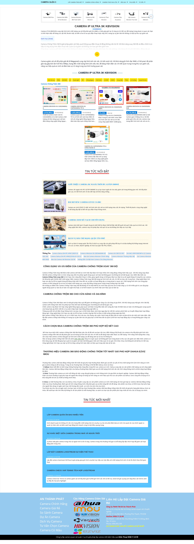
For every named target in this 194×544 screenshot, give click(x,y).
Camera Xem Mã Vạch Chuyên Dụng (86, 220)
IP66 (58, 80)
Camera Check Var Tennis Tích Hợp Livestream (71, 470)
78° (83, 80)
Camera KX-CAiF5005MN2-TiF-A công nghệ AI (95, 147)
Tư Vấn (141, 2)
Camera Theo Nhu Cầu (109, 2)
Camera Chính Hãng (92, 2)
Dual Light (76, 80)
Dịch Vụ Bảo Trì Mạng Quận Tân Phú (86, 238)
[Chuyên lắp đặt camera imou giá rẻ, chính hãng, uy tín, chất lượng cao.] (87, 509)
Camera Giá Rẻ (50, 508)
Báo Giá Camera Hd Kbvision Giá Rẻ (63, 259)
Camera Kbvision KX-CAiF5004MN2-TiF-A (78, 107)
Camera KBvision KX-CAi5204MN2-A (55, 107)
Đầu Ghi (123, 2)
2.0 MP (106, 80)
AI (70, 80)
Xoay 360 (119, 80)
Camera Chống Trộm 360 (50, 84)
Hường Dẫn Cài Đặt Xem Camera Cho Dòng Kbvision (95, 259)
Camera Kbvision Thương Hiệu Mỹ (123, 256)
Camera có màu (51, 530)
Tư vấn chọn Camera (54, 526)
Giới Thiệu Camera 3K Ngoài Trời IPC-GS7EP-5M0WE (93, 184)
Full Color (99, 80)
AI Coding (133, 80)
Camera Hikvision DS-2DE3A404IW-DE (93, 253)
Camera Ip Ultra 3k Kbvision (97, 26)
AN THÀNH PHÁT (52, 499)
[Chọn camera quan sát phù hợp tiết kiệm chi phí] (151, 17)
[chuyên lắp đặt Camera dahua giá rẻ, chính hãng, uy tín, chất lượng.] (87, 503)
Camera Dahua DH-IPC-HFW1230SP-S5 (65, 253)
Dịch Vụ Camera (51, 521)
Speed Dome (143, 80)
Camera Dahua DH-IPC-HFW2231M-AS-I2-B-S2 (66, 256)
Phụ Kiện (132, 2)
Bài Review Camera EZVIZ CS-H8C (84, 202)
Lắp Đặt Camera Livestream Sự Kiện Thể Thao (70, 452)
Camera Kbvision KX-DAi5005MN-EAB (138, 107)
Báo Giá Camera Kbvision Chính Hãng (96, 256)
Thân (126, 80)
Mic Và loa (51, 80)
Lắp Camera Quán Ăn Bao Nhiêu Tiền (65, 415)
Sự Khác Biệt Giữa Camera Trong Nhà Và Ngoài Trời (73, 433)
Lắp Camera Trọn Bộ (75, 2)
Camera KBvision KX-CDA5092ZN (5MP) (110, 108)
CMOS (112, 80)
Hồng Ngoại (89, 80)
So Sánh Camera (51, 512)
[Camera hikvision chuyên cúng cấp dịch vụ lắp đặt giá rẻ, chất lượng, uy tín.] (87, 526)
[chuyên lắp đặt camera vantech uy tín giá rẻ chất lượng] (87, 520)
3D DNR (64, 80)
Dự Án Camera (50, 517)
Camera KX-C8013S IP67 (116, 253)
